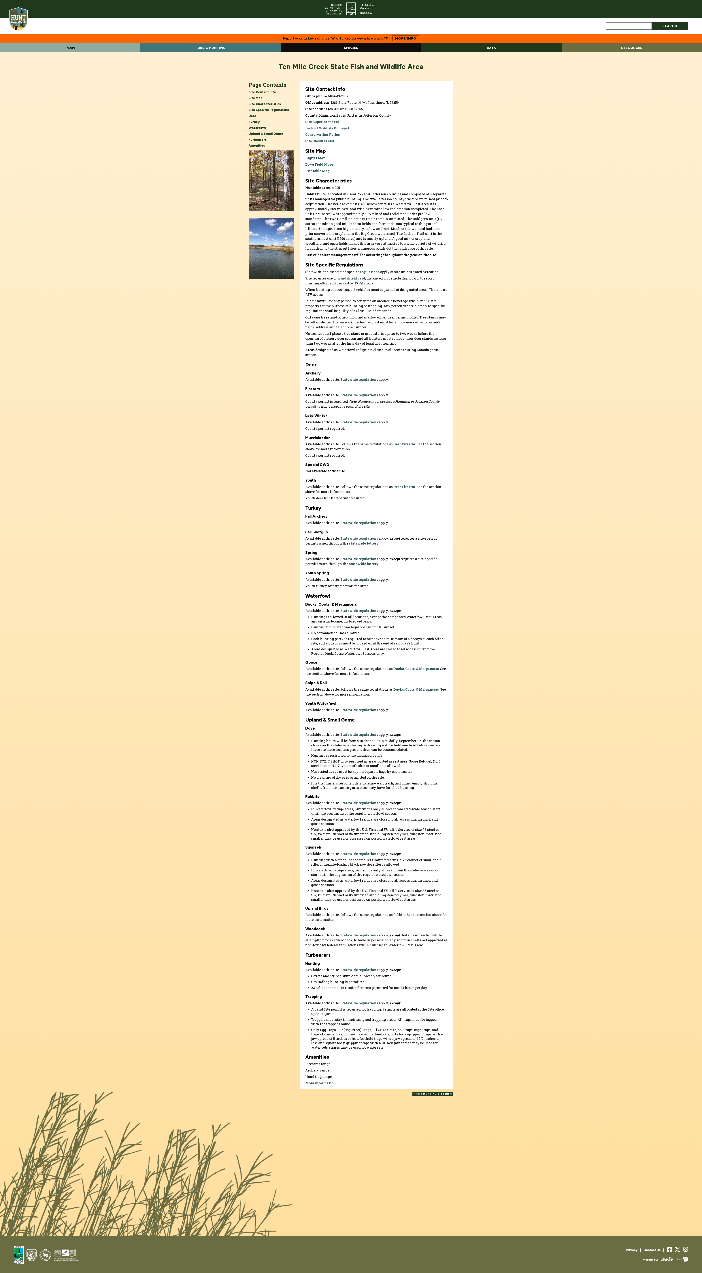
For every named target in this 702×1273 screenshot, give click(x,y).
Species (351, 48)
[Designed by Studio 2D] (680, 1260)
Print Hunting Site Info (433, 1093)
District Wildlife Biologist (327, 128)
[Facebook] (669, 1250)
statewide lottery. (364, 543)
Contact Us (652, 1250)
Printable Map (317, 171)
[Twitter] (677, 1249)
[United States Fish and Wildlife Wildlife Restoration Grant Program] (45, 1255)
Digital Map (315, 158)
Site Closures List (319, 141)
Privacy (631, 1250)
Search (670, 26)
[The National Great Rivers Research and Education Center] (66, 1255)
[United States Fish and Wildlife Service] (31, 1255)
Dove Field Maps (319, 164)
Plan (70, 48)
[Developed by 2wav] (665, 1259)
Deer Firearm (404, 444)
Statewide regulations (359, 379)
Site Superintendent (322, 122)
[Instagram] (685, 1250)
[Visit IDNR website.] (351, 9)
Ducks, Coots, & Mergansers (416, 668)
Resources (631, 48)
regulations (370, 272)
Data (491, 48)
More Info (405, 38)
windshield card (351, 278)
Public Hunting (210, 48)
